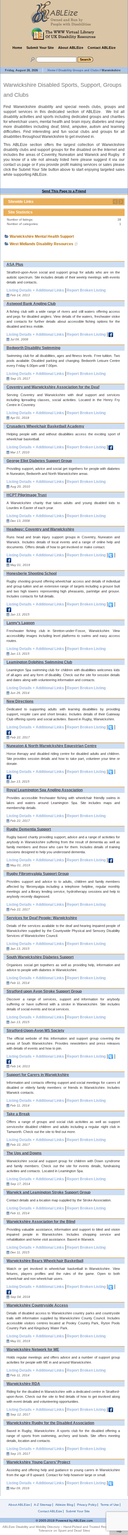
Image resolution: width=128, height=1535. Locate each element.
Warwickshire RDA (23, 1384)
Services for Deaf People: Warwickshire (42, 918)
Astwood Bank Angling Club (31, 304)
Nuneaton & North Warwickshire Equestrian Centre (52, 746)
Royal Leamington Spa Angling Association (45, 790)
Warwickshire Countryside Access (37, 1305)
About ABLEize (70, 47)
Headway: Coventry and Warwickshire (40, 529)
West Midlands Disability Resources (41, 244)
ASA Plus (15, 264)
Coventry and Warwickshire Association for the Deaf (53, 387)
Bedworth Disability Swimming (33, 348)
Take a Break (18, 1114)
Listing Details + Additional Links (35, 290)
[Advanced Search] (31, 58)
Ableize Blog (64, 1504)
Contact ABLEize (102, 47)
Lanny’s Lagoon (20, 623)
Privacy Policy (87, 1504)
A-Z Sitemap (43, 1504)
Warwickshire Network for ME (33, 1349)
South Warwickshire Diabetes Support (40, 957)
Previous (115, 202)
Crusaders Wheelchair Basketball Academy (45, 426)
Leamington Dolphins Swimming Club (39, 662)
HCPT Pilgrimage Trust (27, 495)
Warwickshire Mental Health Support (42, 236)
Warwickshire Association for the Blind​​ (41, 1221)
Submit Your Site (40, 47)
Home (17, 47)
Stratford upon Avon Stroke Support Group (44, 991)
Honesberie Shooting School (32, 573)
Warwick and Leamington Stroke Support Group (48, 1192)
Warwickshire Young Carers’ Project (38, 1462)
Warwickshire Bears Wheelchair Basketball (45, 1261)
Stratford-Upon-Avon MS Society (35, 1030)
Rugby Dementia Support (29, 829)
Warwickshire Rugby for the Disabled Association (50, 1423)
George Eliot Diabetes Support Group (39, 461)
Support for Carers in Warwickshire (38, 1075)
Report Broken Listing (86, 290)
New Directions (20, 701)
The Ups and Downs (24, 1153)
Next (121, 202)
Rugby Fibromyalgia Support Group (38, 874)
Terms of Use (109, 1504)
